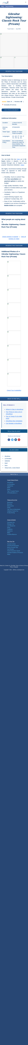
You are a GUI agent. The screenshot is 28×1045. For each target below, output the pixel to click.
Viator (22, 165)
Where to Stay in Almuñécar (14, 409)
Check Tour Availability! (14, 390)
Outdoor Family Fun (12, 511)
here (18, 159)
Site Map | (13, 565)
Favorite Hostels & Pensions (15, 552)
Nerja (6, 465)
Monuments (10, 506)
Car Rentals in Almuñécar (14, 423)
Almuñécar (7, 456)
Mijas (8, 532)
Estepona (10, 531)
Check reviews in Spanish (10, 236)
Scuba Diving (11, 512)
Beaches (9, 504)
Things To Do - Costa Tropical (12, 467)
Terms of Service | (20, 565)
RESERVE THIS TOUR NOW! (14, 71)
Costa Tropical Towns (12, 480)
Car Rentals (10, 549)
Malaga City (10, 524)
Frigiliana (9, 529)
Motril (6, 463)
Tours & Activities (9, 6)
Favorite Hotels (11, 544)
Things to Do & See (12, 500)
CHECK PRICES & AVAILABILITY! (11, 110)
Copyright (16, 567)
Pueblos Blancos (12, 534)
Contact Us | (8, 565)
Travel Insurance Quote (13, 550)
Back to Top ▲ (14, 474)
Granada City (11, 522)
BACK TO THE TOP (14, 398)
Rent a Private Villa (12, 547)
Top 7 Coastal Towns (13, 491)
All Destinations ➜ (12, 493)
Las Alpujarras (11, 525)
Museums (10, 502)
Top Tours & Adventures (13, 509)
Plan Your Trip (10, 541)
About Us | (2, 565)
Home (2, 6)
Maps (8, 554)
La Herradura (8, 458)
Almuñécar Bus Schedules (14, 421)
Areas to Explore (11, 520)
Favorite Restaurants (13, 545)
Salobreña (7, 460)
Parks (8, 507)
